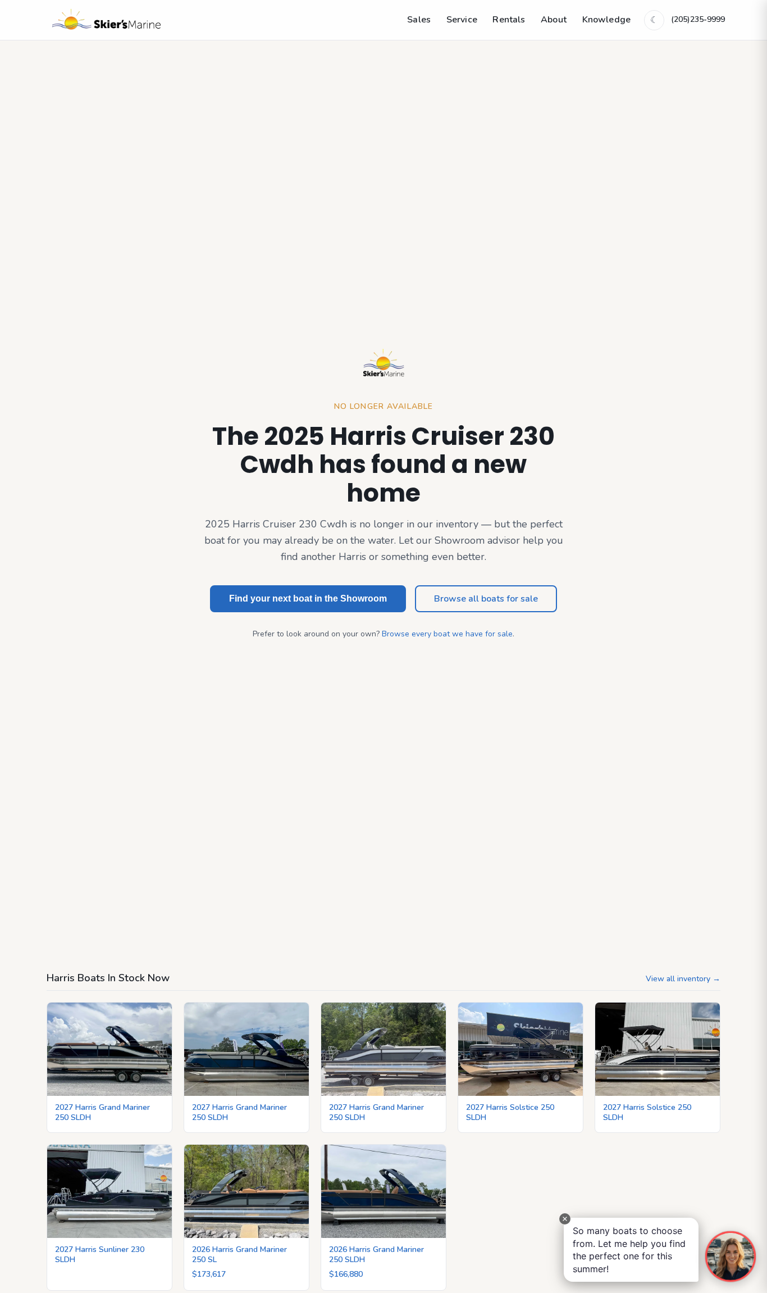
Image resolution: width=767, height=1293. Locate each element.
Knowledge (606, 19)
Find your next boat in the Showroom (308, 598)
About (554, 19)
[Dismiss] (564, 1218)
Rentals (508, 19)
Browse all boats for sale (486, 599)
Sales (419, 19)
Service (461, 19)
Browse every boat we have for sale (447, 634)
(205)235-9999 (698, 19)
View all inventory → (683, 978)
